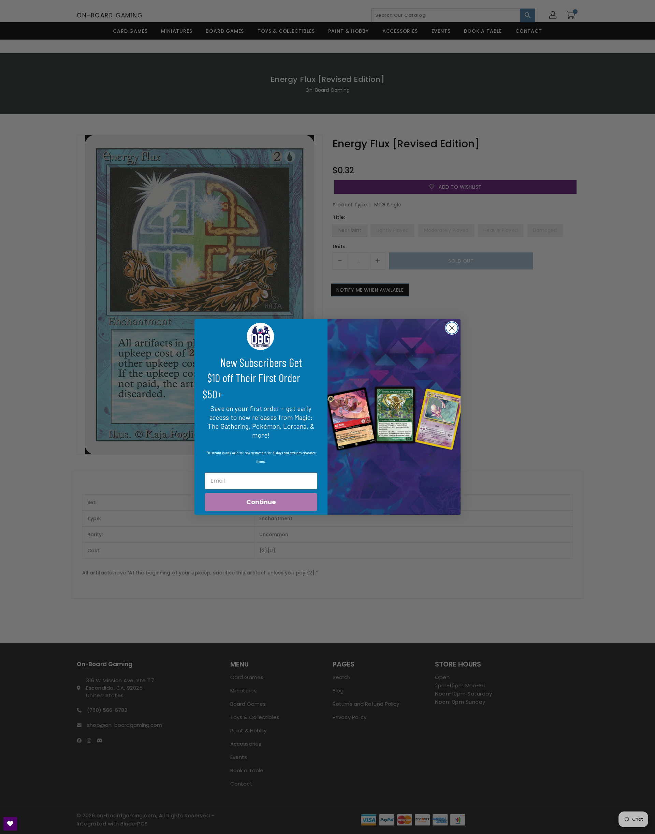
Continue (261, 502)
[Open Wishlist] (10, 824)
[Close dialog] (452, 328)
